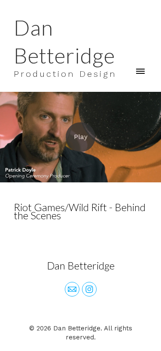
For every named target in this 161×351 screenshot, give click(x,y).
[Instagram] (89, 289)
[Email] (72, 289)
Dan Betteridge (81, 265)
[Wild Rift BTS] (80, 137)
